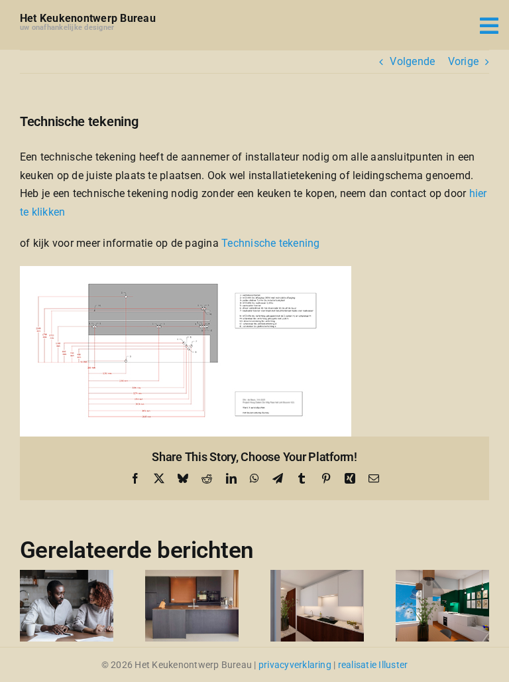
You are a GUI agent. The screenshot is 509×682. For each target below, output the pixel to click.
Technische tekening (270, 243)
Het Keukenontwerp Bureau (88, 18)
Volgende (412, 61)
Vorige (463, 61)
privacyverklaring (294, 664)
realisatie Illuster (373, 664)
